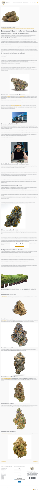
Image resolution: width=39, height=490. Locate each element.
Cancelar (22, 246)
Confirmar (17, 246)
